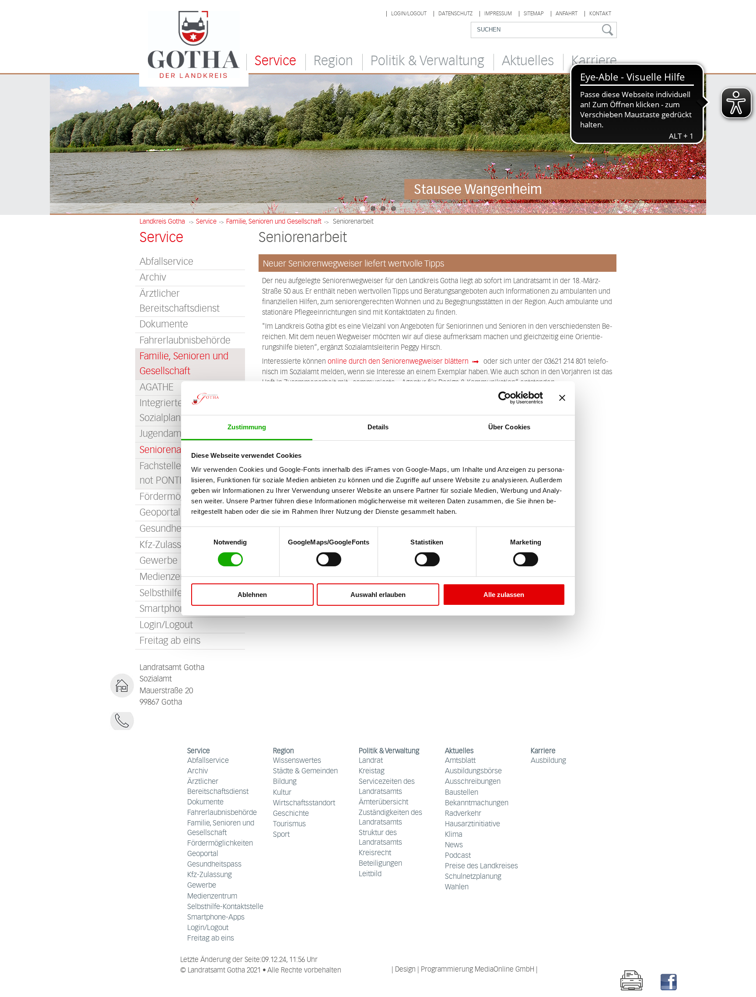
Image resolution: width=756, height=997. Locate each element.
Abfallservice (166, 261)
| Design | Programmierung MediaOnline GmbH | (465, 969)
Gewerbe (201, 885)
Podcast (458, 856)
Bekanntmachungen (476, 803)
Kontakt (600, 14)
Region (333, 61)
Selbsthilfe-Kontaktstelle (225, 907)
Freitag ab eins (170, 640)
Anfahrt (567, 14)
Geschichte (291, 814)
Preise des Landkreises (481, 866)
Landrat (371, 761)
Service (275, 61)
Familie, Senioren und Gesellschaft (274, 221)
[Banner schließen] (562, 398)
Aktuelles (528, 61)
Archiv (153, 277)
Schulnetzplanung (473, 877)
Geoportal (202, 854)
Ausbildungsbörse (473, 771)
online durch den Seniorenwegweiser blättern (398, 361)
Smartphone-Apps (216, 917)
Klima (453, 835)
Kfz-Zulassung (209, 875)
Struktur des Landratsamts (380, 838)
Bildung (285, 782)
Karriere (594, 61)
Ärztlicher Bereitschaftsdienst (180, 301)
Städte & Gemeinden (305, 771)
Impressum (498, 14)
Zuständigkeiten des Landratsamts (390, 818)
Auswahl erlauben (378, 594)
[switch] (328, 559)
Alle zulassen (503, 594)
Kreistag (372, 771)
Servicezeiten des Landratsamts (387, 787)
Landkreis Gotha (162, 221)
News (454, 845)
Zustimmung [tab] (247, 427)
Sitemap (534, 14)
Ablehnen (252, 594)
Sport (281, 835)
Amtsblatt (460, 761)
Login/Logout (409, 14)
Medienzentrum (212, 896)
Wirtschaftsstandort (304, 803)
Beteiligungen (380, 864)
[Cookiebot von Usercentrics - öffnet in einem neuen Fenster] (504, 397)
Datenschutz (455, 14)
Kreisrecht (375, 853)
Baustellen (461, 793)
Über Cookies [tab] (509, 427)
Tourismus (289, 824)
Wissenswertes (297, 761)
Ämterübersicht (383, 802)
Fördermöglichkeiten (220, 843)
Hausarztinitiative (472, 824)
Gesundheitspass (214, 864)
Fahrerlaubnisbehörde (185, 340)
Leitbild (370, 874)
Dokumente (164, 324)
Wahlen (457, 887)
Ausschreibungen (472, 782)
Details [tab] (378, 427)
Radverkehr (463, 814)
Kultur (282, 793)
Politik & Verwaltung (427, 61)
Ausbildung (548, 761)
